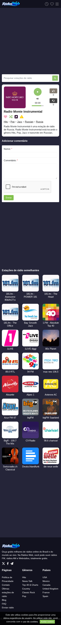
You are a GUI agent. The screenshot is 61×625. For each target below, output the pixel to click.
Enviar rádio (8, 607)
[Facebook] (8, 562)
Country (26, 588)
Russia (39, 121)
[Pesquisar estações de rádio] (55, 78)
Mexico (46, 581)
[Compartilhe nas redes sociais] (16, 117)
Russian (29, 121)
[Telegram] (11, 562)
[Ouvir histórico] (45, 4)
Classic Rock (28, 592)
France (46, 592)
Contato (6, 585)
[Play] (38, 92)
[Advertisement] (30, 41)
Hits (6, 121)
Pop (12, 121)
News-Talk (27, 581)
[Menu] (56, 4)
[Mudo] (37, 99)
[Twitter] (4, 562)
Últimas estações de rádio (8, 592)
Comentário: (11, 160)
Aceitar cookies (47, 622)
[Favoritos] (51, 4)
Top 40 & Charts (30, 585)
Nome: (8, 149)
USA (45, 577)
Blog (4, 600)
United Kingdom (50, 588)
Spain (45, 596)
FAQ (4, 604)
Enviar (9, 197)
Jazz (19, 121)
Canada (46, 585)
